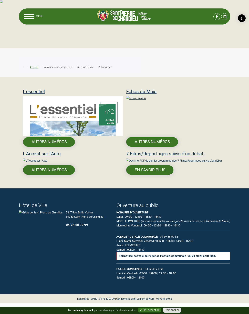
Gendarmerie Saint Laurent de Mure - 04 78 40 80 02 (144, 298)
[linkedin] (224, 16)
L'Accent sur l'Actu (42, 153)
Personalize (172, 310)
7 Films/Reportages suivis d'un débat (165, 153)
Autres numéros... (50, 141)
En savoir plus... (151, 169)
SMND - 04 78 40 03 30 (103, 298)
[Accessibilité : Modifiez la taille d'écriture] (242, 18)
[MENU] (29, 16)
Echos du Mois (141, 91)
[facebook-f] (216, 16)
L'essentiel (34, 91)
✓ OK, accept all (149, 310)
